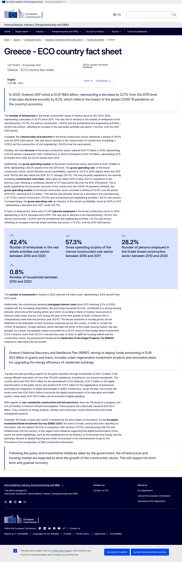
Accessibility (116, 533)
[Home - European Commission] (25, 13)
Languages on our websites (46, 533)
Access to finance (95, 31)
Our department (145, 490)
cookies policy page (60, 550)
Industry (40, 31)
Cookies (67, 533)
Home (7, 31)
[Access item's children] (31, 31)
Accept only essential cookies (150, 552)
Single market (21, 31)
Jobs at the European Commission (154, 495)
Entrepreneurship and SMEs (65, 31)
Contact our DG (100, 490)
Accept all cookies (117, 552)
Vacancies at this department (151, 501)
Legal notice (100, 533)
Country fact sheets (95, 40)
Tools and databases (137, 31)
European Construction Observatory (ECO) (64, 40)
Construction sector (32, 40)
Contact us (75, 528)
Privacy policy (82, 533)
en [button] (119, 14)
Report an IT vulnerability (16, 533)
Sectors (115, 31)
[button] (88, 81)
